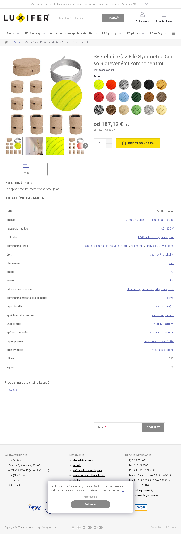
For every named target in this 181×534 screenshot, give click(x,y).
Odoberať (153, 427)
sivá (157, 246)
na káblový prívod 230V (159, 341)
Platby (76, 480)
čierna (89, 246)
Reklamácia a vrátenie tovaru (68, 4)
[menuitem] (13, 33)
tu (123, 490)
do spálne (167, 289)
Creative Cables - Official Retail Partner (150, 220)
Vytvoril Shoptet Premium (163, 527)
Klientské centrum (83, 460)
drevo (170, 298)
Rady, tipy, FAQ (129, 4)
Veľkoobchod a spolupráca (102, 4)
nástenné (157, 350)
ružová (149, 246)
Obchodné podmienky (141, 490)
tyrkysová (167, 246)
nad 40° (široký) (164, 324)
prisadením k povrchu (160, 332)
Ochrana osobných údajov (143, 495)
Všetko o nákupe (39, 4)
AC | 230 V (167, 228)
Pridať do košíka (141, 143)
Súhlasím (90, 504)
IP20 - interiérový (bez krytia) (156, 237)
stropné (169, 350)
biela (97, 246)
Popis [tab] (26, 173)
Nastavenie (90, 496)
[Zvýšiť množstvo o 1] (109, 141)
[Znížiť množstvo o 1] (109, 145)
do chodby (133, 289)
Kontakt (77, 465)
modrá (125, 246)
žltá (142, 246)
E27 (171, 272)
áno (171, 263)
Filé (171, 280)
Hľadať (113, 18)
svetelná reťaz (165, 306)
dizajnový (155, 254)
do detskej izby (151, 289)
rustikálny (168, 254)
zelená (134, 246)
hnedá (105, 246)
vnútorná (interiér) (163, 315)
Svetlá (13, 389)
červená (115, 246)
